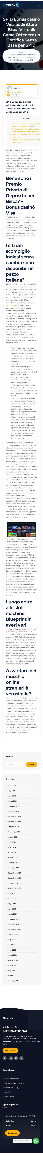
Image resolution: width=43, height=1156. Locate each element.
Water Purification (11, 1079)
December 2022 (14, 929)
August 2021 (13, 960)
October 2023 (13, 883)
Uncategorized (16, 95)
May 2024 (12, 847)
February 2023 (13, 919)
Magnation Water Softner (14, 1083)
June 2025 (12, 786)
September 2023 (14, 888)
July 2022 (11, 945)
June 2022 (12, 950)
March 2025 (12, 801)
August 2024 (13, 837)
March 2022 (12, 955)
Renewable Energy (11, 1088)
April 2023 (12, 909)
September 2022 (14, 934)
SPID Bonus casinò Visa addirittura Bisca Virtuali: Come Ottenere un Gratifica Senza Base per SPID (21, 57)
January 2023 (13, 924)
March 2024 (12, 857)
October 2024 (13, 827)
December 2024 (14, 816)
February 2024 (14, 863)
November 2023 (14, 878)
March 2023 (12, 914)
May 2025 (12, 791)
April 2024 (12, 852)
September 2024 (14, 832)
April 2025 (12, 796)
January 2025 (13, 811)
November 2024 (14, 822)
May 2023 (12, 904)
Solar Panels (9, 1097)
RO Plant (7, 1092)
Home (20, 52)
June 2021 (12, 965)
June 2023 (12, 899)
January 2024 (13, 868)
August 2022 (13, 940)
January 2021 (13, 981)
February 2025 (14, 806)
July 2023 (11, 893)
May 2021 (11, 970)
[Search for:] (15, 764)
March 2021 (12, 976)
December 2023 (14, 873)
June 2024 (12, 842)
